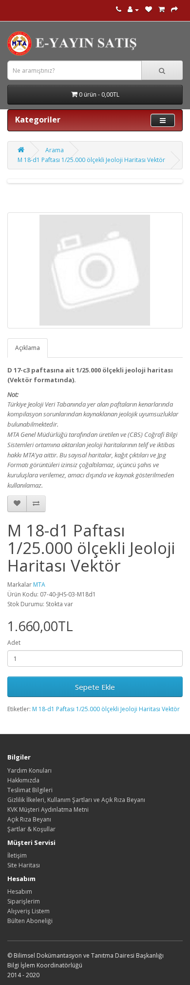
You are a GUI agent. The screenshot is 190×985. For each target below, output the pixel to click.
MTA (39, 584)
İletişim (17, 855)
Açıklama (27, 348)
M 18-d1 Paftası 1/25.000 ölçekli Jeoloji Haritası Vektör (91, 160)
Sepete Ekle (95, 687)
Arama (54, 150)
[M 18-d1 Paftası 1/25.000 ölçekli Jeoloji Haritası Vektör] (95, 270)
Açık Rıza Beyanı (29, 819)
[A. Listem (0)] (148, 9)
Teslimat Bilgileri (30, 790)
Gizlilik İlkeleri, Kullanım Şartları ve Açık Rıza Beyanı (76, 800)
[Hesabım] (133, 9)
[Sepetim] (161, 9)
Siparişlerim (23, 901)
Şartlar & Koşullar (31, 829)
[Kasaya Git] (174, 9)
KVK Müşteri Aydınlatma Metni (48, 809)
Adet (13, 642)
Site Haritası (23, 865)
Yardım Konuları (29, 770)
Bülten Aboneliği (30, 921)
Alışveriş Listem (28, 911)
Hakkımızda (23, 780)
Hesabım (19, 891)
